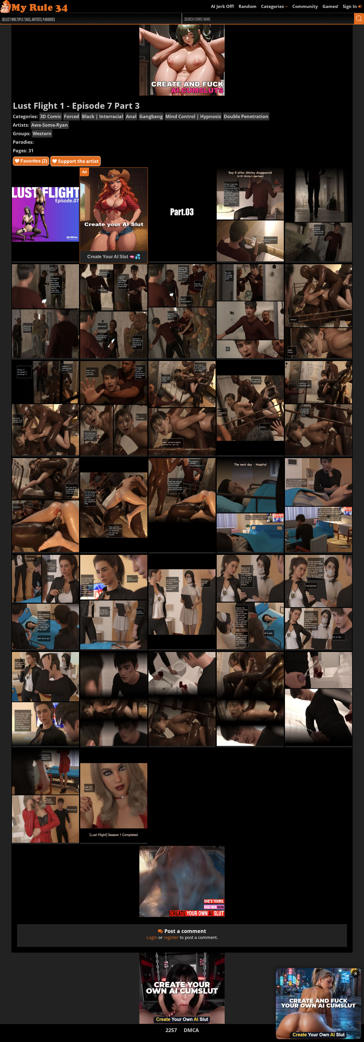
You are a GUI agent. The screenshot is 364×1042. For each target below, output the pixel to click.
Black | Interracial (102, 116)
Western (42, 133)
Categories (273, 6)
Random (248, 6)
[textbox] (83, 18)
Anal (131, 116)
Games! (330, 6)
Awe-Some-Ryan (49, 125)
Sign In (350, 6)
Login (151, 937)
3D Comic (50, 116)
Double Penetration (246, 116)
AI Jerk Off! (222, 6)
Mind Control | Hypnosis (193, 116)
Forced (71, 116)
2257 (171, 1030)
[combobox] (82, 18)
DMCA (191, 1030)
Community (305, 6)
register (171, 937)
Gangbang (151, 116)
